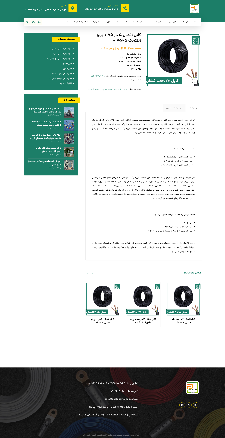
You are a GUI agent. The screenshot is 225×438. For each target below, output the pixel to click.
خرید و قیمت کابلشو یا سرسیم (59, 58)
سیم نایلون (67, 68)
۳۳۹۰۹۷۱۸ (110, 10)
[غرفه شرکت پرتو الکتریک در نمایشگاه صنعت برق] (69, 152)
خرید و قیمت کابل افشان (117, 89)
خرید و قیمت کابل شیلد (62, 53)
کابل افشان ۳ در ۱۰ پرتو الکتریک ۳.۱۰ (177, 157)
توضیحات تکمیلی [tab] (174, 108)
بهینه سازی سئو (115, 435)
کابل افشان (149, 120)
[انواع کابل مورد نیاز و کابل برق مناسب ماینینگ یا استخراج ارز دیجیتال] (69, 138)
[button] (67, 22)
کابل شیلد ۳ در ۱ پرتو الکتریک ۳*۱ (178, 227)
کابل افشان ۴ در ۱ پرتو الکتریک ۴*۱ (178, 161)
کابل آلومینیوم (66, 83)
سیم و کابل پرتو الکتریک (98, 89)
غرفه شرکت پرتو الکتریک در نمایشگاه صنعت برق (48, 149)
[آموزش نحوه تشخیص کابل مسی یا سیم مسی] (69, 165)
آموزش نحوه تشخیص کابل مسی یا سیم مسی (44, 163)
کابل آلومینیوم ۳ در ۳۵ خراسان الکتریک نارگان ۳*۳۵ (170, 231)
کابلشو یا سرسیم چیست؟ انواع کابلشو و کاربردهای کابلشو (46, 123)
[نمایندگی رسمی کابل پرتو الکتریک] (195, 8)
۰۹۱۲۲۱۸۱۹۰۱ (117, 391)
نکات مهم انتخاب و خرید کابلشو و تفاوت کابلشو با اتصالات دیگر (45, 110)
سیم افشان (67, 63)
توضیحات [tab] (193, 108)
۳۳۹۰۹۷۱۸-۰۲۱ (98, 76)
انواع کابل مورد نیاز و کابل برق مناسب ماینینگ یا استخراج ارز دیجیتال (46, 138)
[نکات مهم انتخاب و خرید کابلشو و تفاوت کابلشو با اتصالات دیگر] (69, 112)
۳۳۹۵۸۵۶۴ (93, 10)
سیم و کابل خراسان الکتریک (61, 78)
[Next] (88, 273)
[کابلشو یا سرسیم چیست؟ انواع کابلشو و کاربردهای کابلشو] (69, 125)
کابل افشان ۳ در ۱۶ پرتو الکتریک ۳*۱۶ (176, 165)
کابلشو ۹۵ (188, 222)
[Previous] (92, 273)
